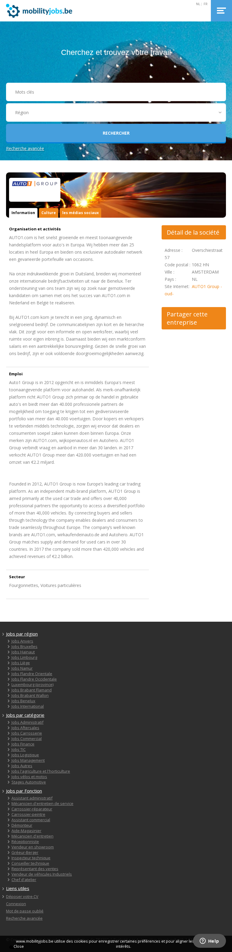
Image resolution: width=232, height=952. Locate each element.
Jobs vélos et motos (29, 776)
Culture (48, 212)
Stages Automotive (28, 782)
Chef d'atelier (23, 879)
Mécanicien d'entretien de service (42, 803)
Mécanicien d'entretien (32, 836)
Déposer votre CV (22, 896)
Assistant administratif (32, 798)
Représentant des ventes (34, 868)
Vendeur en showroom (32, 847)
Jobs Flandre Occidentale (34, 679)
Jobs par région (22, 634)
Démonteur (21, 825)
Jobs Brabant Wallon (30, 695)
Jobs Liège (20, 662)
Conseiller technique (30, 863)
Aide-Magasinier (26, 830)
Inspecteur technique (30, 858)
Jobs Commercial (26, 738)
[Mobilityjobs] (39, 10)
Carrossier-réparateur (31, 809)
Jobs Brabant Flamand (31, 690)
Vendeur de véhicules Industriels (41, 874)
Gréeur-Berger (24, 852)
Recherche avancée (25, 148)
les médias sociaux (80, 212)
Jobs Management (28, 760)
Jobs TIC (18, 749)
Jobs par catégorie (25, 715)
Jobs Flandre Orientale (31, 673)
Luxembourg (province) (32, 684)
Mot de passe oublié (25, 911)
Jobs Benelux (23, 701)
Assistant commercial (30, 819)
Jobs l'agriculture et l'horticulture (40, 771)
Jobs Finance (22, 744)
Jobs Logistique (25, 755)
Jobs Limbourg (24, 657)
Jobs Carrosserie (26, 733)
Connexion (16, 903)
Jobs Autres (21, 765)
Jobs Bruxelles (24, 646)
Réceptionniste (25, 841)
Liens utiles (17, 888)
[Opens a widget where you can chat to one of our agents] (209, 941)
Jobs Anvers (22, 641)
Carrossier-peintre (28, 814)
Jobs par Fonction (24, 791)
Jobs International (27, 706)
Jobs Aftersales (25, 727)
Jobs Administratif (27, 722)
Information (23, 212)
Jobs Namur (22, 668)
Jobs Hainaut (23, 652)
